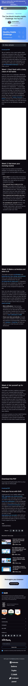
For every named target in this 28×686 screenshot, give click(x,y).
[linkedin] (6, 635)
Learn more (13, 4)
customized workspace (13, 505)
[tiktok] (11, 635)
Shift (3, 496)
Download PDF (6, 49)
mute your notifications (8, 501)
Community (5, 621)
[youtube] (8, 635)
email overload (6, 303)
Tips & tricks (18, 13)
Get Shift (4, 628)
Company (4, 625)
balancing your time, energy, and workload (13, 276)
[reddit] (20, 635)
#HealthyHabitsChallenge (11, 64)
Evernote (19, 97)
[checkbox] (2, 650)
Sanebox (7, 322)
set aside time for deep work (10, 281)
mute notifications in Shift (15, 315)
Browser (4, 618)
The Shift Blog (10, 13)
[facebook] (14, 635)
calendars (4, 498)
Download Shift (14, 583)
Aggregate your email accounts (13, 496)
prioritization (17, 274)
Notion (3, 99)
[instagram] (3, 635)
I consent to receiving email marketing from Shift (14, 650)
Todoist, (14, 97)
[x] (17, 635)
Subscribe (14, 647)
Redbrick (13, 658)
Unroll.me (14, 322)
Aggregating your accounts (9, 515)
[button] (25, 8)
